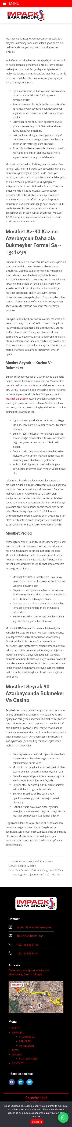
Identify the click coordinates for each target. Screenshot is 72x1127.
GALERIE (17, 1054)
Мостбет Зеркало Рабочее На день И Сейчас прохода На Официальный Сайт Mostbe (36, 872)
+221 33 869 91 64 (27, 953)
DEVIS (15, 1050)
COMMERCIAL (27, 1037)
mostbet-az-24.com (17, 398)
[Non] (67, 1114)
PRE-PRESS (25, 1041)
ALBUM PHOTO (28, 1059)
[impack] (23, 14)
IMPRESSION (26, 1045)
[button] (63, 1117)
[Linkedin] (20, 1082)
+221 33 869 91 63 (27, 944)
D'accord (37, 1121)
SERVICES (17, 1032)
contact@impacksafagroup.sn (34, 927)
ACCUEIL (17, 1028)
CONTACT (18, 1063)
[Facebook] (12, 1082)
